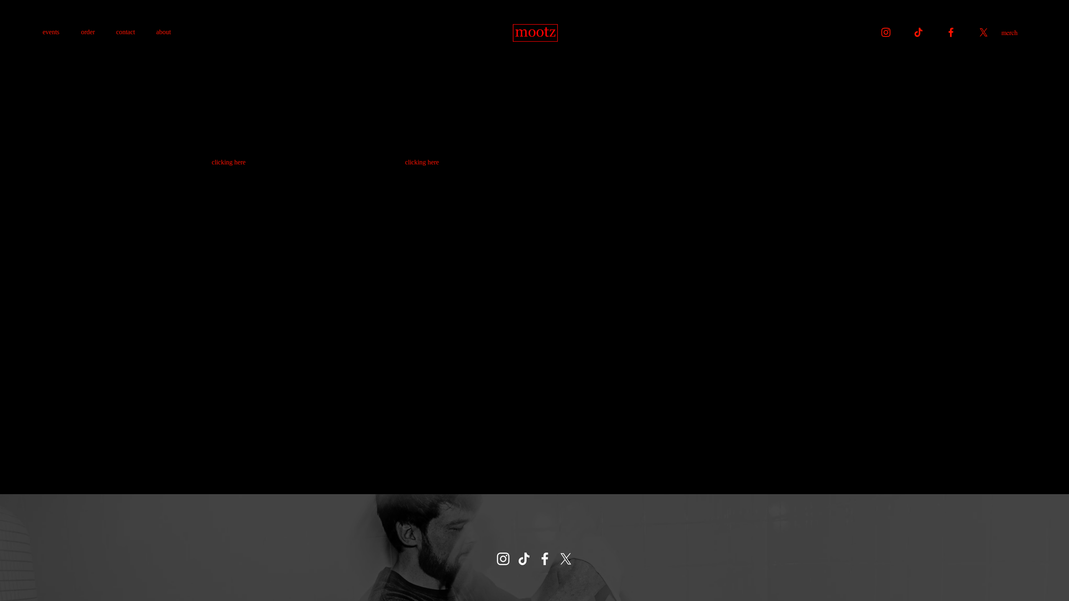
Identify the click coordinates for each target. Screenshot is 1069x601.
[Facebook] (951, 32)
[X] (983, 32)
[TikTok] (918, 32)
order (88, 31)
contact (125, 31)
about (163, 31)
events (51, 31)
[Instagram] (886, 32)
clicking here (229, 162)
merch (1009, 32)
